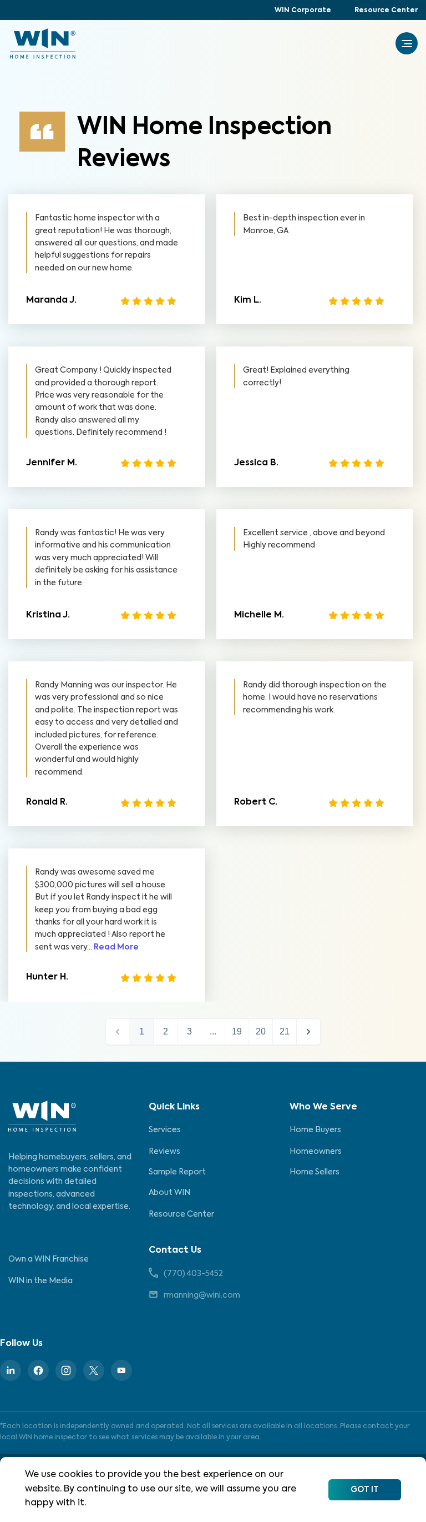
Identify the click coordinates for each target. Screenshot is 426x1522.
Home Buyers (315, 1130)
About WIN (169, 1193)
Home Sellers (314, 1172)
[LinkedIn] (10, 1370)
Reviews (164, 1152)
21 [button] (285, 1031)
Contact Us (175, 1250)
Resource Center (386, 10)
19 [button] (237, 1031)
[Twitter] (93, 1370)
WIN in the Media (40, 1281)
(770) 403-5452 (193, 1274)
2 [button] (165, 1031)
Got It (365, 1490)
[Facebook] (38, 1370)
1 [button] (141, 1031)
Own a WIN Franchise (48, 1259)
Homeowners (316, 1152)
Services (165, 1130)
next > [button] (308, 1031)
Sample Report (177, 1172)
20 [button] (261, 1031)
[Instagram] (66, 1370)
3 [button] (189, 1031)
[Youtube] (121, 1370)
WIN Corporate (303, 10)
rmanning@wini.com (202, 1295)
